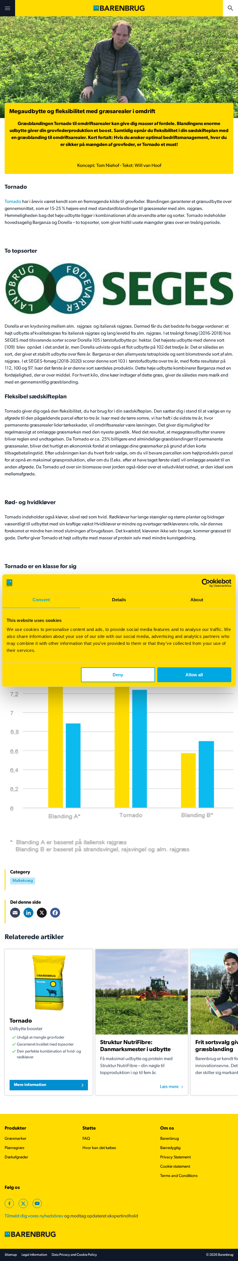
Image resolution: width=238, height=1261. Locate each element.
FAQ (86, 1139)
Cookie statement (175, 1166)
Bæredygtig (170, 1148)
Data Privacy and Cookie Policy (74, 1255)
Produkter (15, 1128)
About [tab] (196, 599)
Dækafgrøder (16, 1157)
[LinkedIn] (28, 913)
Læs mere (169, 1087)
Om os (167, 1128)
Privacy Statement (175, 1157)
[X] (42, 913)
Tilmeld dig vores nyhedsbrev (34, 1216)
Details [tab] (119, 599)
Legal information (34, 1255)
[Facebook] (55, 913)
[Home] (119, 8)
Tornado (13, 201)
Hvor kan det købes (99, 1148)
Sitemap (11, 1255)
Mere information (30, 1085)
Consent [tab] (41, 599)
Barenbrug (169, 1139)
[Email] (15, 913)
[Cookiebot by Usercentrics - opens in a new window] (206, 583)
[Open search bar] (230, 8)
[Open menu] (7, 8)
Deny (118, 674)
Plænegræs (14, 1148)
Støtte (89, 1128)
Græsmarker (15, 1139)
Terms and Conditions (179, 1176)
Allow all (194, 674)
